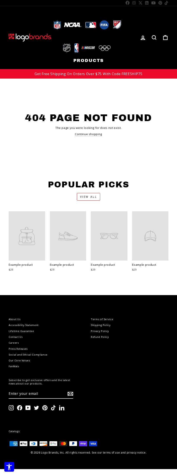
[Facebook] (128, 2)
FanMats (14, 366)
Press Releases (18, 348)
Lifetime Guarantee (21, 331)
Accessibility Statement (24, 325)
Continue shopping (88, 134)
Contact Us (16, 336)
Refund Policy (100, 336)
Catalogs (14, 431)
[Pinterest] (160, 2)
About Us (14, 319)
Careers (14, 342)
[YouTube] (153, 2)
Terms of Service (102, 319)
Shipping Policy (101, 325)
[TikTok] (166, 2)
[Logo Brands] (30, 37)
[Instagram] (134, 2)
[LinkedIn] (147, 2)
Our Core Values (19, 360)
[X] (141, 2)
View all (88, 197)
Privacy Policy (100, 331)
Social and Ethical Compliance (28, 354)
